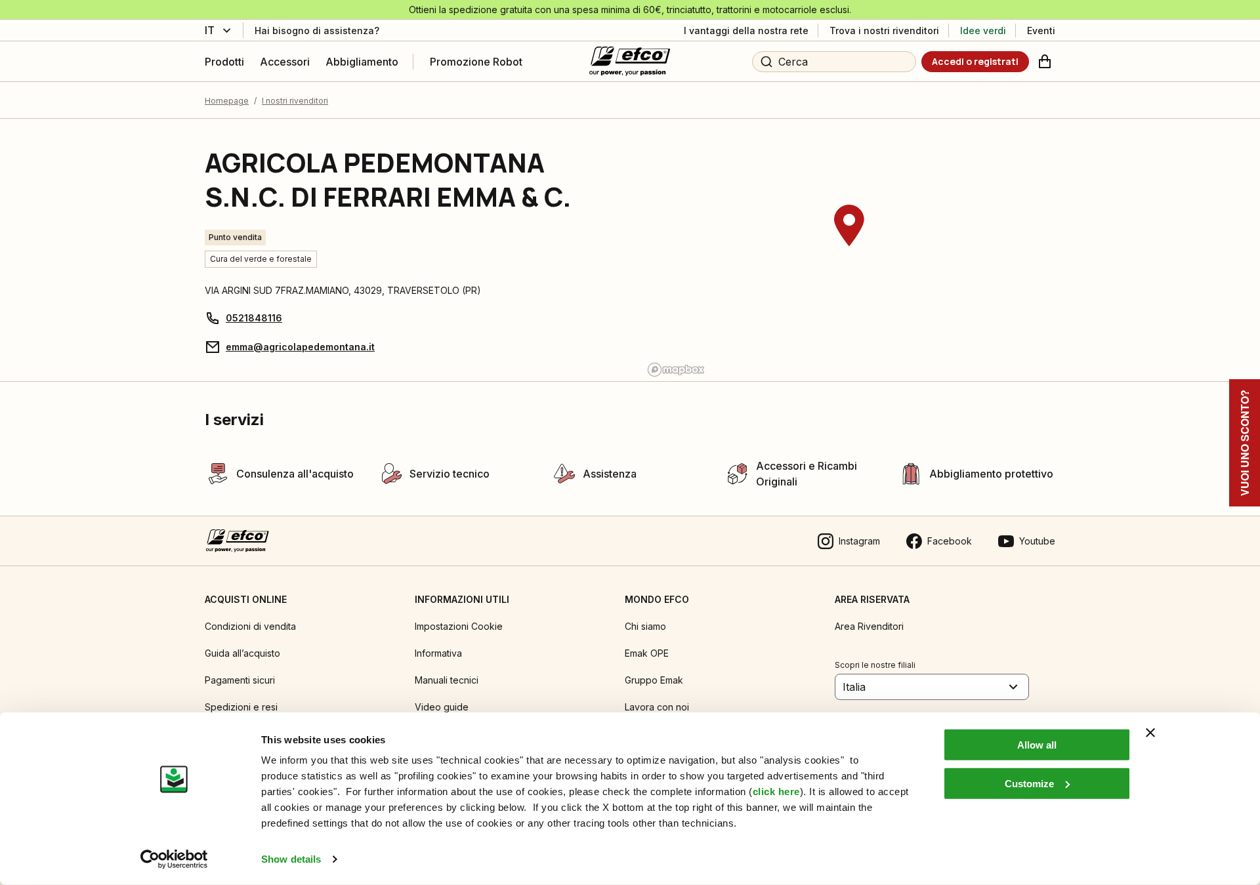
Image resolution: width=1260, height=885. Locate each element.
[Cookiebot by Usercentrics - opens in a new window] (174, 859)
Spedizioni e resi (241, 706)
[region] (849, 250)
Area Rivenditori (869, 626)
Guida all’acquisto (242, 653)
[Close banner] (1150, 732)
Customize (1029, 783)
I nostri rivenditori (295, 101)
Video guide (442, 706)
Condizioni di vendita (250, 626)
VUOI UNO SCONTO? (1244, 443)
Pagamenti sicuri (240, 680)
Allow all (1037, 745)
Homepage (227, 101)
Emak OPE (647, 653)
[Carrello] (1044, 61)
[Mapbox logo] (676, 369)
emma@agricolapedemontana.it (300, 346)
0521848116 (254, 317)
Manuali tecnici (446, 680)
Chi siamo (645, 626)
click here (776, 791)
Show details (291, 859)
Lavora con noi (657, 706)
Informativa (438, 653)
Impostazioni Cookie (459, 626)
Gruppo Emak (654, 680)
